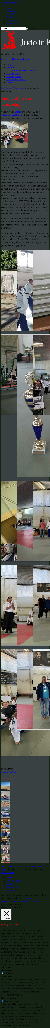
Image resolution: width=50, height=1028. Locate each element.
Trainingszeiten (13, 76)
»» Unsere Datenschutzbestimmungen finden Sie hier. (22, 900)
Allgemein (18, 87)
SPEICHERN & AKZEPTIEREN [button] (16, 1025)
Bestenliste (11, 67)
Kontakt (10, 17)
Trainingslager (13, 73)
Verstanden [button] (6, 904)
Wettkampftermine (16, 79)
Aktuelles (11, 10)
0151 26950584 (9, 771)
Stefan (18, 111)
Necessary (9, 973)
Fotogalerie (11, 13)
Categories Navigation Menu (15, 58)
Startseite (6, 87)
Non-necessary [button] (8, 997)
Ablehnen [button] (17, 904)
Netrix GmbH (7, 872)
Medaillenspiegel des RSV (24, 70)
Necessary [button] (6, 970)
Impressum (12, 23)
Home (9, 7)
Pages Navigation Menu (12, 2)
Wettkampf (17, 114)
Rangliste (11, 64)
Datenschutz (12, 20)
